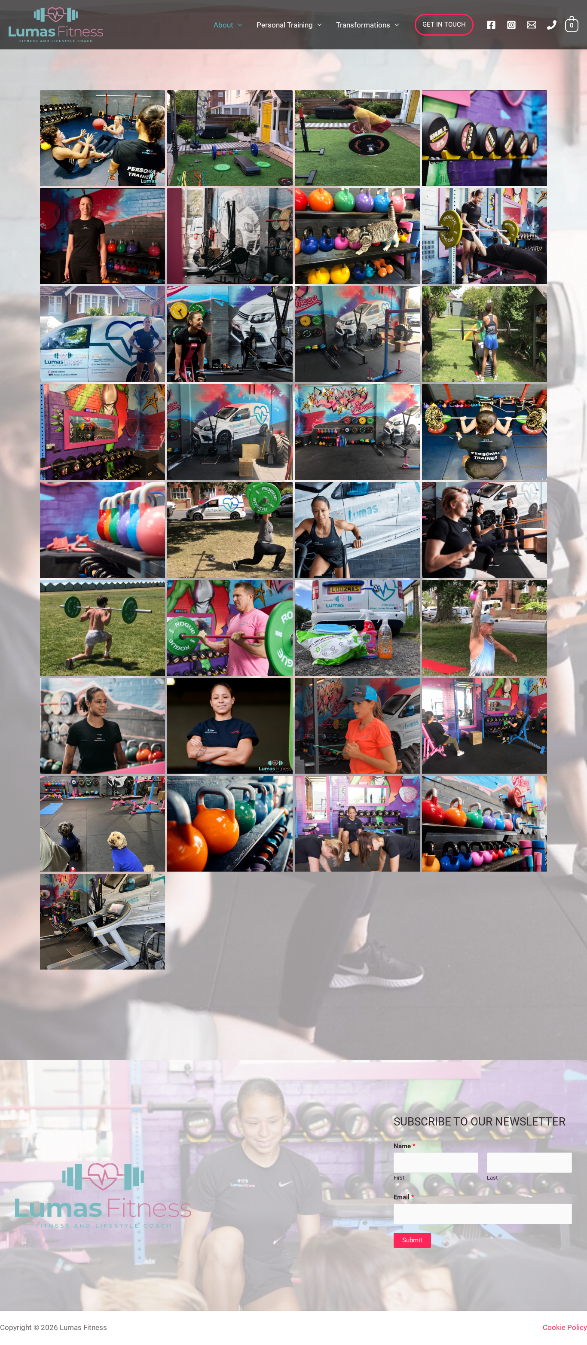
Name (404, 1146)
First (399, 1177)
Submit (412, 1240)
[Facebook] (491, 25)
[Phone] (551, 25)
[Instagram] (511, 25)
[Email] (531, 25)
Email (404, 1197)
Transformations (363, 25)
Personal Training (285, 25)
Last (492, 1177)
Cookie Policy (565, 1327)
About (223, 25)
